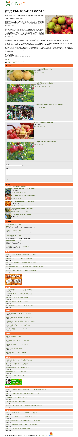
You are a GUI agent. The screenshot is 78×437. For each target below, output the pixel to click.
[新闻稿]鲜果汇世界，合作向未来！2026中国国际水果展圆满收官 (21, 254)
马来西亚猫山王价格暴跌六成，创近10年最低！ (22, 208)
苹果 (14, 62)
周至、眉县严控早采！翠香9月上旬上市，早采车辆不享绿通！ (21, 305)
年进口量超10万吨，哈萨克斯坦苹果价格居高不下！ (47, 141)
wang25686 (8, 226)
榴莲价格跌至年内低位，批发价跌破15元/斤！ (17, 371)
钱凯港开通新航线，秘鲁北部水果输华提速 (16, 352)
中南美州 (10, 61)
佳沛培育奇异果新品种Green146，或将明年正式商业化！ (19, 290)
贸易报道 (8, 357)
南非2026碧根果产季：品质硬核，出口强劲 (16, 375)
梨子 (11, 62)
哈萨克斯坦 (39, 126)
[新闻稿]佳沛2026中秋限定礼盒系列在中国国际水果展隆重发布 (21, 262)
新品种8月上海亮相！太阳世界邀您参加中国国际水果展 (19, 317)
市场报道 (8, 410)
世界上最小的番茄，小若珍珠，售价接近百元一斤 (17, 246)
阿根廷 (16, 61)
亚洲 (35, 72)
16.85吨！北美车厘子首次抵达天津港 (15, 348)
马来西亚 (17, 211)
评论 (7, 168)
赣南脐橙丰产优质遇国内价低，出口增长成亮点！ (23, 201)
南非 (24, 61)
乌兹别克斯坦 (41, 86)
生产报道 (8, 287)
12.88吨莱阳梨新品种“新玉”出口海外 (43, 69)
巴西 (13, 61)
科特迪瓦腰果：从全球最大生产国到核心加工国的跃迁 (19, 294)
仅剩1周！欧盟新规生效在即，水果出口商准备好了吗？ (19, 325)
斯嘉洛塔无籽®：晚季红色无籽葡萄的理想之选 (17, 298)
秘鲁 (18, 192)
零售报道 (8, 387)
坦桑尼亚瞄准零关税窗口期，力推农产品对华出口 (17, 368)
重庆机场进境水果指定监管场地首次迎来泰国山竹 (17, 344)
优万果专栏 (23, 186)
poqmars (15, 12)
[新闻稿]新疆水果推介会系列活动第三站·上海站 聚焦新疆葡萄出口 (21, 270)
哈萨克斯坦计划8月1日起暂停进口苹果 (43, 122)
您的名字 (8, 164)
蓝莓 (25, 192)
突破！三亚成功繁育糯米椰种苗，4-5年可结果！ (17, 301)
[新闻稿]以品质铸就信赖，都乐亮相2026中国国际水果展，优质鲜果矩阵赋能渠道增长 (26, 389)
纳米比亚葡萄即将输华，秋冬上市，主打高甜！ (17, 329)
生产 (9, 59)
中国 (37, 72)
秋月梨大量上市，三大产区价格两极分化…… (22, 214)
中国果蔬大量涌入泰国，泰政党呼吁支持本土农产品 (18, 313)
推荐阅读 (17, 186)
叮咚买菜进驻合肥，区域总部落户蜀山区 (15, 401)
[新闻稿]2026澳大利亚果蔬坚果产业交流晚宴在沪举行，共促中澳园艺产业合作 (24, 266)
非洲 (21, 61)
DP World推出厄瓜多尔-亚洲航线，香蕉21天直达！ (18, 340)
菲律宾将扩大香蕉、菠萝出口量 (13, 224)
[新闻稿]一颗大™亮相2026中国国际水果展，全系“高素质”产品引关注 (22, 393)
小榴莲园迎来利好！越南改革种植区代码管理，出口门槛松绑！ (21, 321)
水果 (9, 62)
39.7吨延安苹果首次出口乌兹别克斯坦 (43, 83)
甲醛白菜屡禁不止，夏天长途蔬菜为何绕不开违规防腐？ (19, 258)
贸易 (11, 59)
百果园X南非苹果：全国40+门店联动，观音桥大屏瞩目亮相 (48, 104)
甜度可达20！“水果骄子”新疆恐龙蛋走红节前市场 (23, 195)
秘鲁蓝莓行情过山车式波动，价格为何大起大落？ (23, 188)
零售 (39, 107)
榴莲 (27, 211)
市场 (39, 72)
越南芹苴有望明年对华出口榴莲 (13, 240)
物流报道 (8, 333)
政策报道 (8, 310)
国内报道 (8, 252)
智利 (19, 61)
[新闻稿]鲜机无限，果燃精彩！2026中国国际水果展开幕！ (20, 428)
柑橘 (23, 205)
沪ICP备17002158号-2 (43, 435)
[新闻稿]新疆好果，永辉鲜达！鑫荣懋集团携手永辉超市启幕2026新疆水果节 (24, 405)
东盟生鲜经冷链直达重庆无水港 (13, 336)
